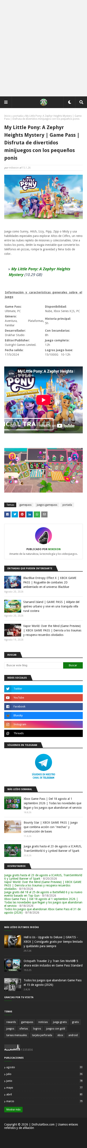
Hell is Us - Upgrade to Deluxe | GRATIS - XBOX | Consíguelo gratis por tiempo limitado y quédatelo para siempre (53, 941)
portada (18, 115)
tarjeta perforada (42, 1035)
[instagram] (43, 724)
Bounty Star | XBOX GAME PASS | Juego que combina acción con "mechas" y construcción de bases (51, 827)
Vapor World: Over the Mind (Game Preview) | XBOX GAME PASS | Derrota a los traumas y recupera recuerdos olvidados (52, 630)
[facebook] (43, 706)
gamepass (25, 504)
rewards (11, 1022)
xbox (60, 1035)
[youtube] (43, 697)
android (73, 1035)
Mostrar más (13, 1109)
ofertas (23, 1028)
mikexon (14, 167)
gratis (75, 1022)
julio (44, 1074)
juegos (10, 1028)
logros (37, 1028)
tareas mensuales (16, 1035)
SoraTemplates (28, 1142)
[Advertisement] (43, 48)
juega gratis (60, 1022)
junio (44, 1080)
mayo (44, 1087)
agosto (44, 1067)
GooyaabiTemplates (68, 1142)
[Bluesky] (43, 715)
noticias (43, 1022)
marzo (44, 1101)
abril (44, 1094)
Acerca (41, 1136)
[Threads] (43, 733)
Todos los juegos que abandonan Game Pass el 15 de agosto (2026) (53, 982)
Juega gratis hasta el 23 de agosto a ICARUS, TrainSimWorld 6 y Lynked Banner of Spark (53, 848)
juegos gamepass (47, 504)
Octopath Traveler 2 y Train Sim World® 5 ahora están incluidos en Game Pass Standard (53, 963)
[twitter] (43, 688)
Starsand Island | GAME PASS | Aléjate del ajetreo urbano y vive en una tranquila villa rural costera (51, 606)
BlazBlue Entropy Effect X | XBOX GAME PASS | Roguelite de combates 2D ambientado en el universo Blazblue (49, 582)
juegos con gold (55, 1028)
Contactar (55, 1136)
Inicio (7, 115)
